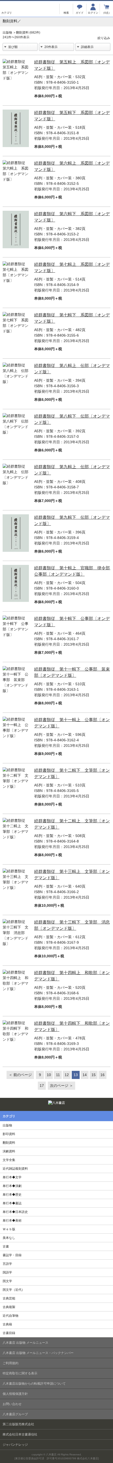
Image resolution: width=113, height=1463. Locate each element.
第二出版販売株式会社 (18, 1424)
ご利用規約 (10, 1363)
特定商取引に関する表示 (20, 1373)
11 (58, 1075)
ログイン (93, 9)
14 (85, 1075)
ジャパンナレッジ (15, 1444)
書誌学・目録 (12, 1255)
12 (67, 1075)
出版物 (7, 32)
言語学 (7, 1264)
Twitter (98, 1103)
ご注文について (79, 9)
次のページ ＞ (61, 1085)
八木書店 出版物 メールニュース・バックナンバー (38, 1353)
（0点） (106, 12)
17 (42, 1085)
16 (102, 1075)
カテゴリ (6, 9)
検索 (66, 9)
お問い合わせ (12, 1404)
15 (93, 1075)
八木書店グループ (15, 1414)
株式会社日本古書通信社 (20, 1434)
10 (49, 1075)
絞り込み (103, 34)
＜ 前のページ (20, 1075)
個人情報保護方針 (15, 1394)
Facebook (107, 1103)
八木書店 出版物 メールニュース (25, 1343)
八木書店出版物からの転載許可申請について (34, 1383)
